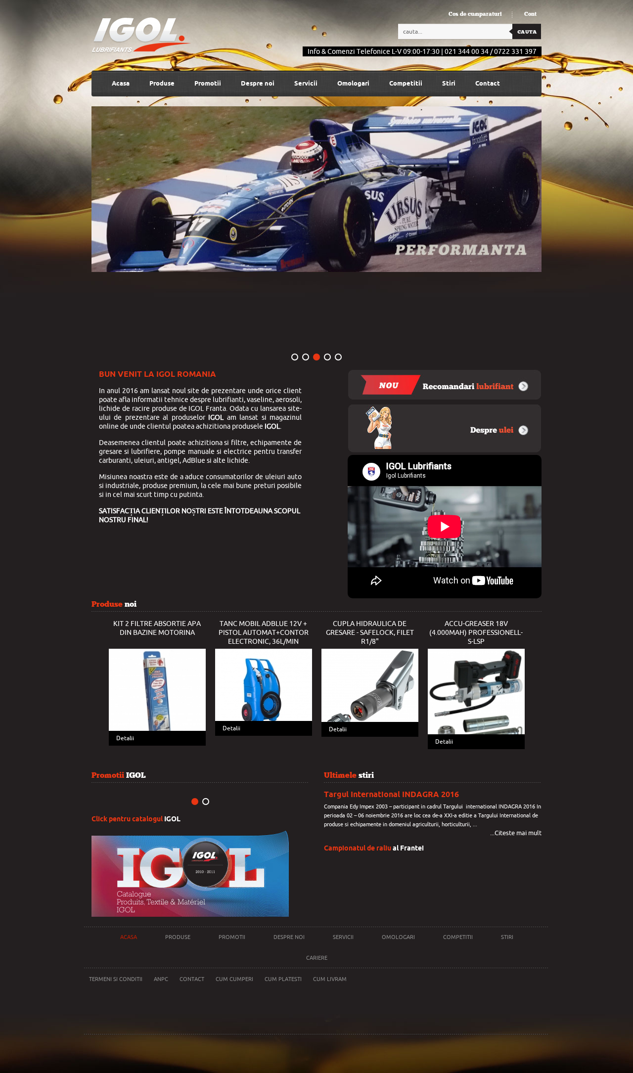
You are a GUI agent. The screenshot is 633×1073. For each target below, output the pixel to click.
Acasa (121, 83)
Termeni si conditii (115, 979)
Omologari (353, 83)
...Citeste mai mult (516, 833)
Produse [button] (162, 83)
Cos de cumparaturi (475, 14)
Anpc (161, 979)
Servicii (305, 83)
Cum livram (330, 979)
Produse (177, 937)
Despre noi (289, 937)
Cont (530, 14)
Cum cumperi (234, 979)
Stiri (448, 83)
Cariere (316, 958)
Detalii (125, 738)
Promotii (207, 83)
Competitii (405, 83)
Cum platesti (283, 979)
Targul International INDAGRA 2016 (391, 794)
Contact (487, 83)
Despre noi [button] (257, 83)
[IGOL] (141, 35)
